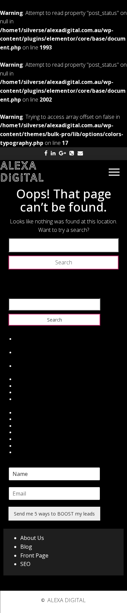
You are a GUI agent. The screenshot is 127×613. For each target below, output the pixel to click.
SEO (25, 564)
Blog (26, 546)
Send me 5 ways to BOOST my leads (54, 513)
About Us (32, 538)
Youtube (24, 452)
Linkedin (24, 432)
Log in (22, 379)
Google (23, 426)
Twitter (23, 419)
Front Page (34, 555)
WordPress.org (31, 399)
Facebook (26, 413)
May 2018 (26, 352)
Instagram (26, 439)
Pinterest (25, 446)
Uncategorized (31, 366)
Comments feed (33, 392)
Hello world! (28, 339)
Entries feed (28, 386)
